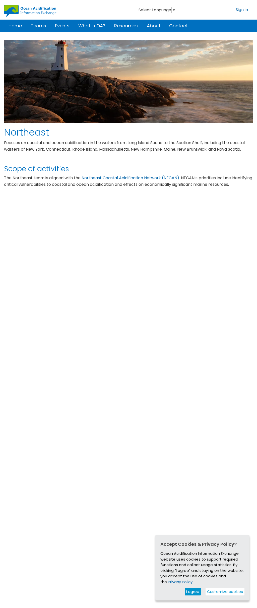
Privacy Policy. (180, 581)
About (153, 26)
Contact (178, 26)
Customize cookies (225, 591)
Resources (126, 26)
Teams (38, 26)
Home (15, 26)
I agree (192, 591)
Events (62, 26)
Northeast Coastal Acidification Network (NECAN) (130, 178)
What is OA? (91, 26)
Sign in (242, 10)
